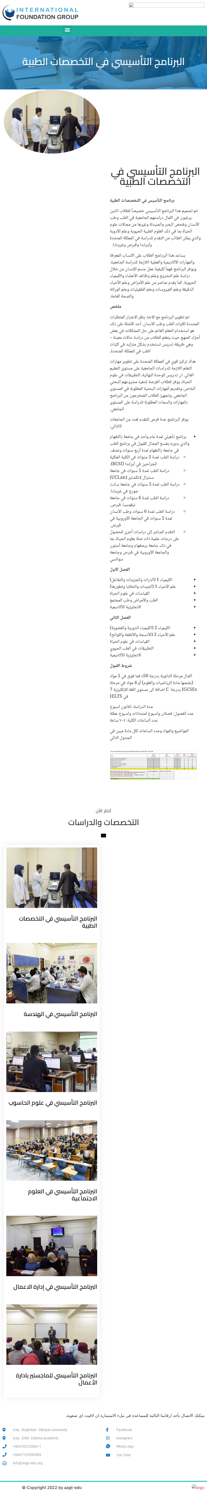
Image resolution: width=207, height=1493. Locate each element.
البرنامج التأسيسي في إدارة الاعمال (55, 1286)
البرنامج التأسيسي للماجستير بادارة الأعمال (56, 1379)
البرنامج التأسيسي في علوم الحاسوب (53, 1102)
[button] (67, 29)
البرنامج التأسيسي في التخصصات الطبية (58, 922)
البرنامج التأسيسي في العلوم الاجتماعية (62, 1195)
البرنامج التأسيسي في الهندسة (60, 1013)
